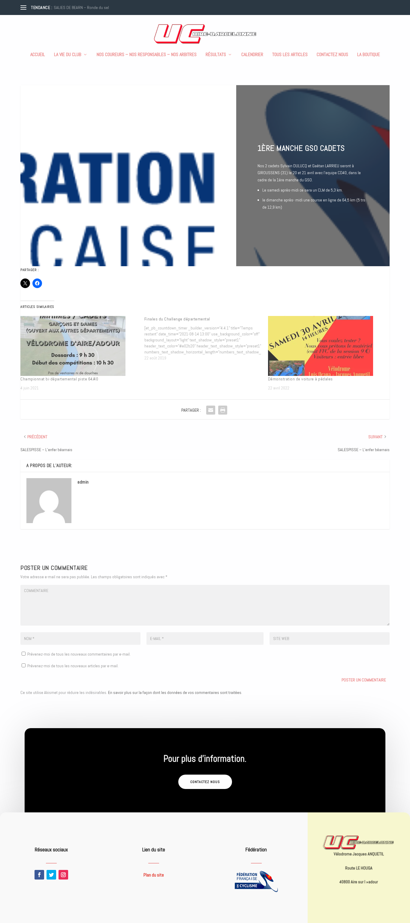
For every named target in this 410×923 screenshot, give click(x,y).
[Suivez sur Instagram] (63, 875)
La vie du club (67, 55)
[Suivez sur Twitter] (51, 875)
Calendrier (252, 55)
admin (83, 482)
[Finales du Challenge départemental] (206, 338)
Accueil (37, 55)
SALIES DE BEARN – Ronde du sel (81, 7)
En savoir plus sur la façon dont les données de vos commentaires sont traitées (174, 692)
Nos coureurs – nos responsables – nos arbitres (147, 55)
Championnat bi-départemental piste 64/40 (59, 379)
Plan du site (153, 875)
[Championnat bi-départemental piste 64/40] (79, 346)
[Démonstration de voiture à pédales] (327, 346)
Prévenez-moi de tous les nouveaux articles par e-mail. (73, 665)
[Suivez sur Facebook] (39, 875)
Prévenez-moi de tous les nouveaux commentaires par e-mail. (79, 654)
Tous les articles (290, 55)
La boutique (368, 55)
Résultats (216, 55)
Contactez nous (332, 55)
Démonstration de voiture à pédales (300, 379)
